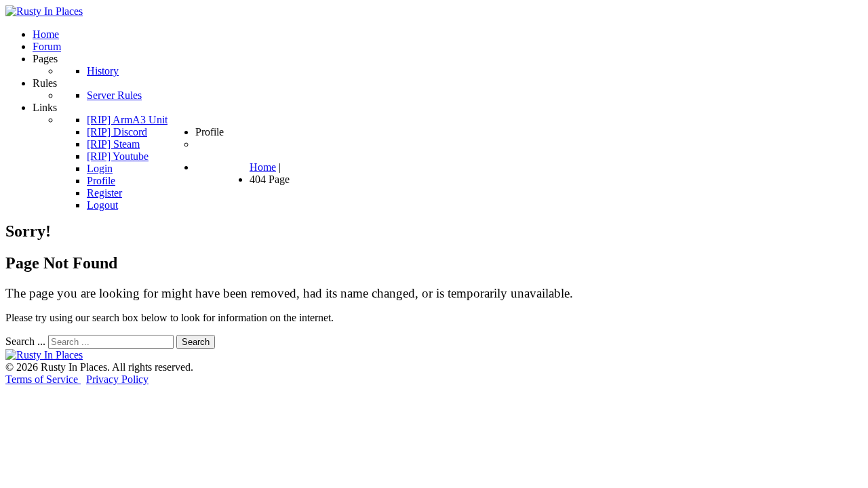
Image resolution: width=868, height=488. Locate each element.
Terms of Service (43, 379)
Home (263, 167)
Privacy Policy (117, 379)
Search (196, 342)
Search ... (25, 341)
